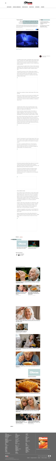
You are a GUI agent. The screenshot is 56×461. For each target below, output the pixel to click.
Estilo (16, 440)
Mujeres (6, 444)
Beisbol (16, 434)
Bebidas (27, 448)
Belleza (27, 440)
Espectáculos (27, 437)
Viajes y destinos (28, 449)
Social (16, 446)
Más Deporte (17, 436)
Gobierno (6, 447)
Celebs (26, 445)
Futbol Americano (17, 435)
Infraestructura (25, 7)
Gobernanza (16, 447)
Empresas (6, 439)
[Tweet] (37, 29)
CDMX (5, 449)
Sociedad (6, 451)
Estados (6, 450)
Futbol (16, 433)
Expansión (42, 7)
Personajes (27, 450)
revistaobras (48, 456)
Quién (26, 436)
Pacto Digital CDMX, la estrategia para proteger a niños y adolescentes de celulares (44, 26)
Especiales (27, 435)
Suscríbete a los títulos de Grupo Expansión (43, 449)
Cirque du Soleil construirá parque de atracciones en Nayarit (33, 248)
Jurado (26, 452)
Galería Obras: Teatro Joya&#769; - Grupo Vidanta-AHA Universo (22, 248)
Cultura (27, 441)
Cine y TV (16, 442)
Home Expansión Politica (8, 440)
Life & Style (16, 439)
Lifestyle (16, 437)
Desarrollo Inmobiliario (17, 7)
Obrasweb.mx (50, 456)
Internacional (7, 441)
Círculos (27, 438)
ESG (16, 445)
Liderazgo (27, 433)
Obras (6, 433)
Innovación (16, 449)
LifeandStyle (6, 445)
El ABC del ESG (17, 450)
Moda (26, 439)
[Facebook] (36, 29)
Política (6, 446)
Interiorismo (37, 7)
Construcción (9, 7)
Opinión (27, 434)
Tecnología (6, 442)
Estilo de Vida (27, 451)
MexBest (27, 447)
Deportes (16, 441)
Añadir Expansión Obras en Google (30, 29)
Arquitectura (31, 7)
